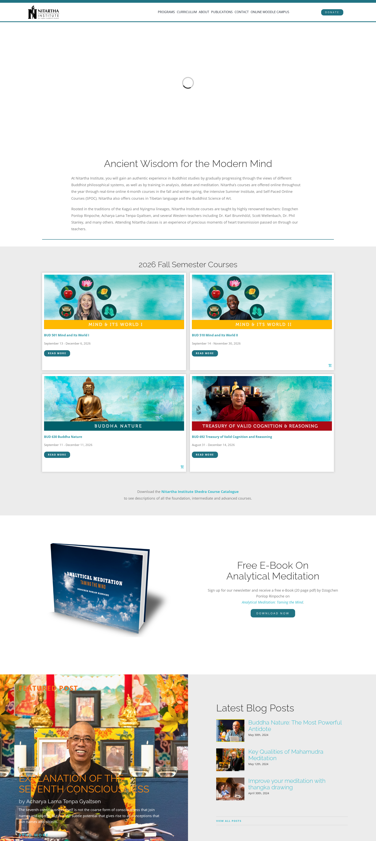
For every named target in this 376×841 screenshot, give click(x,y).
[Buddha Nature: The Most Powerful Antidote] (230, 730)
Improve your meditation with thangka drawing (286, 784)
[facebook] (15, 1)
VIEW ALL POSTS (228, 821)
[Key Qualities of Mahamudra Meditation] (230, 759)
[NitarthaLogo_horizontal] (44, 6)
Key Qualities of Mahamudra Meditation (285, 755)
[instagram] (21, 1)
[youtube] (27, 1)
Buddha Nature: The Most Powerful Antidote (295, 725)
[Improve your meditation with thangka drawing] (230, 789)
